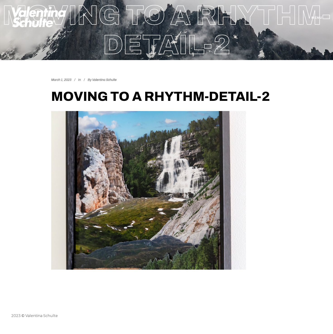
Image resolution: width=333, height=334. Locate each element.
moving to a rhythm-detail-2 (160, 96)
